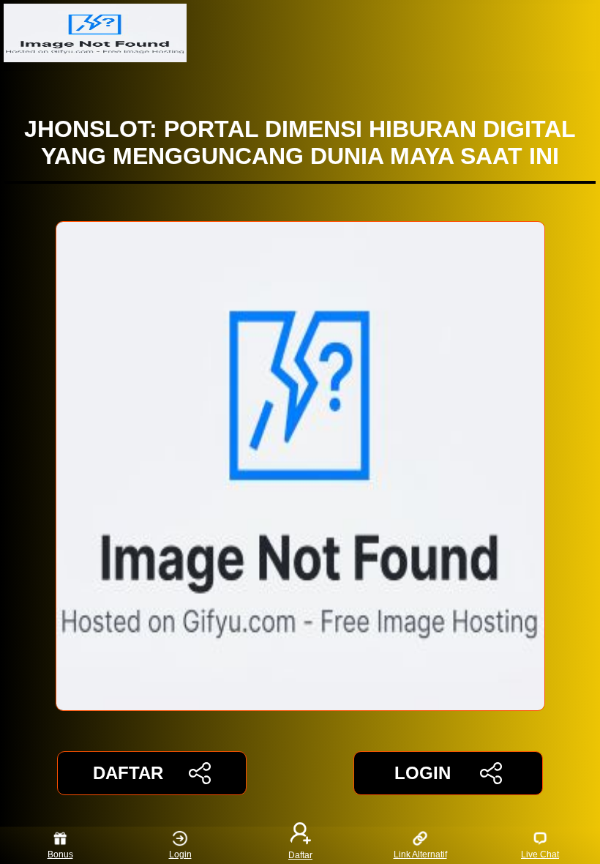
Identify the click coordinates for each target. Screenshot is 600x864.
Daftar (300, 854)
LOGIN (422, 773)
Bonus (60, 854)
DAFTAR (128, 773)
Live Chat (540, 854)
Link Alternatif (420, 854)
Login (180, 854)
